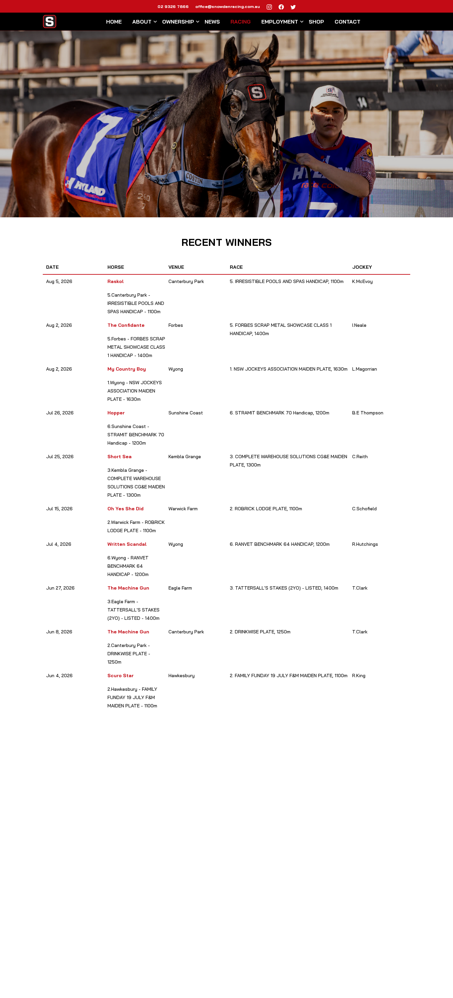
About (142, 21)
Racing (240, 21)
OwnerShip (178, 21)
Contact (347, 21)
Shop (316, 21)
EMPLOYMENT (279, 21)
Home (114, 21)
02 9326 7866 (173, 6)
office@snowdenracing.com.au (227, 6)
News (212, 21)
